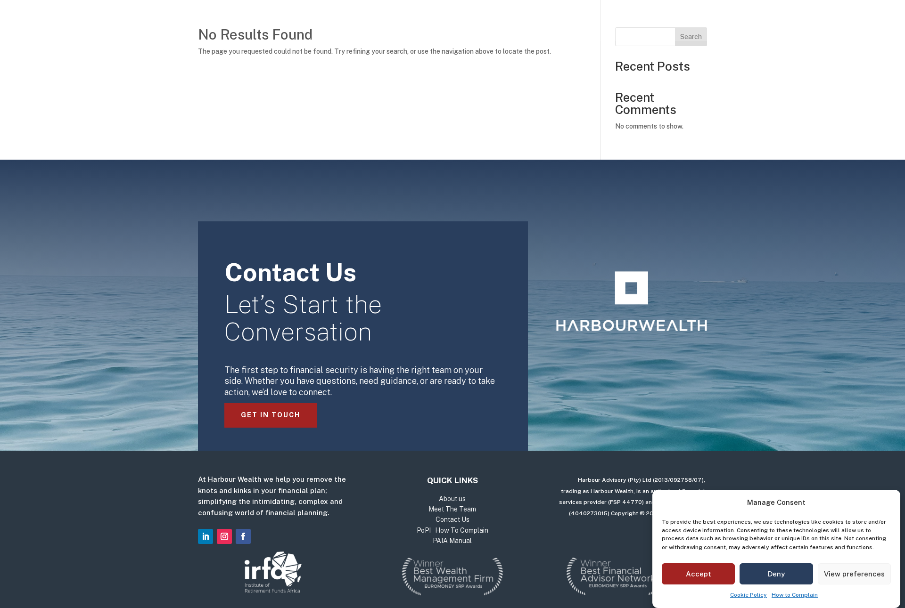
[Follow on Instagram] (224, 536)
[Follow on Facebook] (243, 536)
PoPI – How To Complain (452, 530)
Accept (698, 574)
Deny (776, 574)
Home (320, 22)
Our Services (371, 22)
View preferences (854, 574)
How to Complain (795, 595)
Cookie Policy (748, 595)
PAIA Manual (452, 540)
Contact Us (571, 22)
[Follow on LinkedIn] (205, 536)
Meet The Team (502, 22)
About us (439, 22)
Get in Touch (270, 415)
